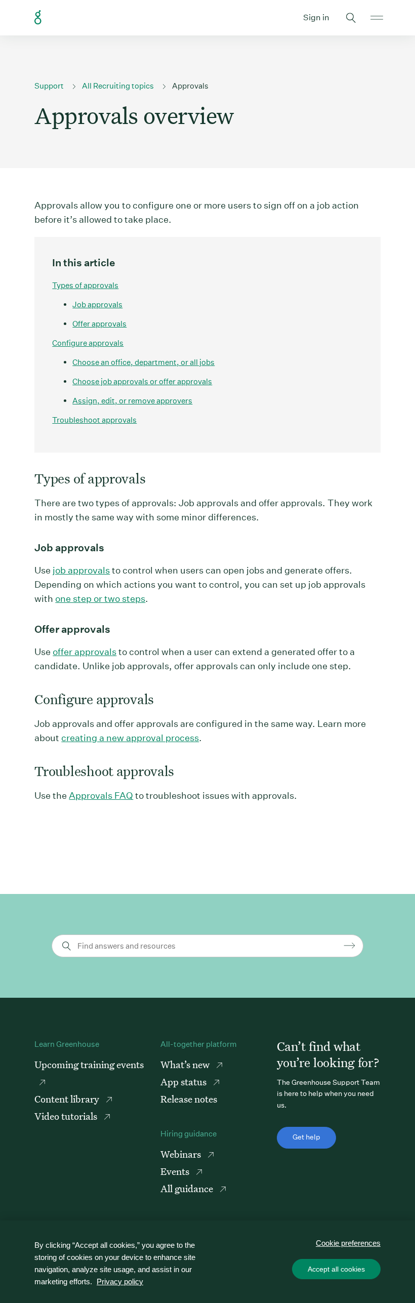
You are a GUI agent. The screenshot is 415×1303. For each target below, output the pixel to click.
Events (175, 1171)
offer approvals (84, 651)
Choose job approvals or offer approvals (142, 381)
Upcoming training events (89, 1064)
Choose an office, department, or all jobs (143, 362)
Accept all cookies (336, 1269)
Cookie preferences (348, 1243)
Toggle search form (351, 17)
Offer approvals (99, 324)
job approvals (81, 570)
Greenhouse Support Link (38, 17)
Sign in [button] (316, 17)
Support (49, 86)
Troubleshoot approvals (94, 420)
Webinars (181, 1154)
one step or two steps (100, 598)
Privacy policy (120, 1281)
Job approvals (97, 304)
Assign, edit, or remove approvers (132, 400)
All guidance (187, 1188)
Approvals (190, 86)
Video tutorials (66, 1116)
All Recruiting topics (118, 86)
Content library (67, 1098)
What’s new (186, 1064)
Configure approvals (87, 343)
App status (184, 1081)
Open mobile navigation (377, 17)
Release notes (188, 1098)
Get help (306, 1137)
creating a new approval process (130, 737)
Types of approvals (85, 285)
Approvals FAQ (101, 795)
